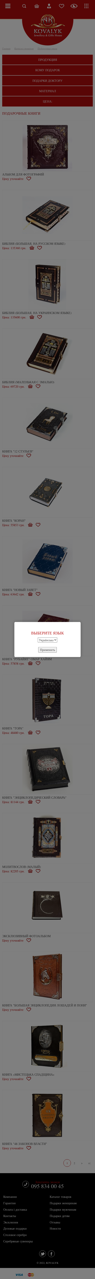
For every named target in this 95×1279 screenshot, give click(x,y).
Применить (47, 649)
